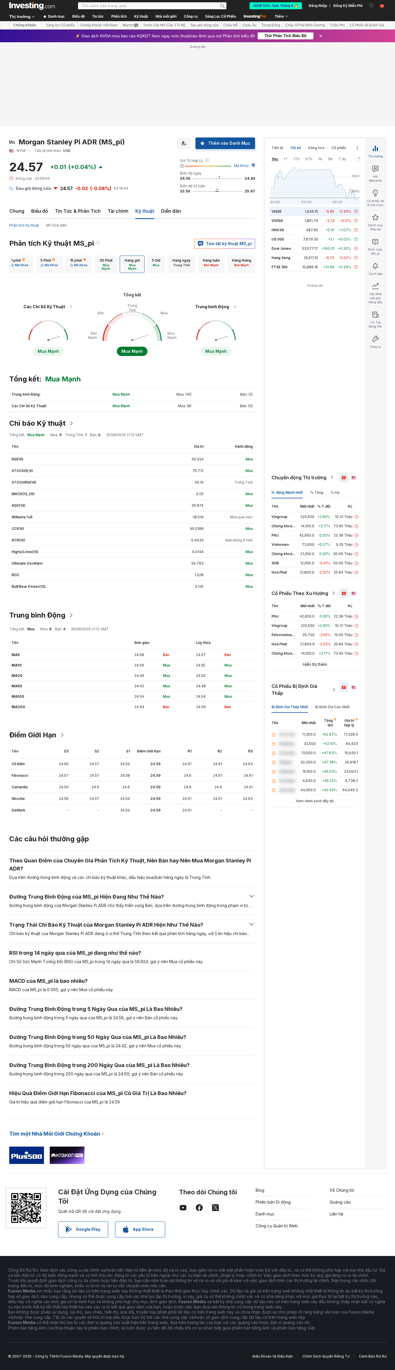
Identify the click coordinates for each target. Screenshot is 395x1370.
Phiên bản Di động (273, 1202)
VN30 (276, 211)
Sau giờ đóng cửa (204, 25)
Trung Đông (270, 25)
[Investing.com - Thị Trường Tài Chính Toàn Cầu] (32, 6)
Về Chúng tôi (342, 1190)
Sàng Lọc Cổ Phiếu (220, 16)
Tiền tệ (277, 148)
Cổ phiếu (338, 148)
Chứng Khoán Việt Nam (98, 25)
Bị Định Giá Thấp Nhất (290, 707)
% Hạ (335, 492)
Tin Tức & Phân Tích (78, 211)
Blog (260, 1190)
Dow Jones (281, 248)
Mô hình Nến (56, 225)
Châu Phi (337, 25)
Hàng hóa (316, 148)
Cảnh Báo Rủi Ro (373, 1356)
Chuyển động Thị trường (299, 477)
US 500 (278, 239)
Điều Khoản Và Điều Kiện (272, 1356)
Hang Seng (281, 258)
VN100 (277, 220)
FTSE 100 (279, 267)
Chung (16, 211)
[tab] (19, 264)
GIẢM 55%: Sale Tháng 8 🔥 (275, 6)
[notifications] (371, 5)
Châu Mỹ (231, 25)
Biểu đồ (39, 211)
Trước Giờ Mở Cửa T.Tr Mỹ (164, 25)
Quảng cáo (340, 1202)
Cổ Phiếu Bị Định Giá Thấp (294, 689)
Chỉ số (295, 148)
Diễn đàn (171, 211)
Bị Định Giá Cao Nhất (332, 707)
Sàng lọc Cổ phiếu (60, 25)
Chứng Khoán (24, 25)
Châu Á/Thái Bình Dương (305, 25)
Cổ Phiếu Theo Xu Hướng (300, 593)
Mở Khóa (241, 166)
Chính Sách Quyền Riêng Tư (325, 1356)
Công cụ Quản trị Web (277, 1225)
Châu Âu (249, 25)
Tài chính (118, 211)
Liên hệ (336, 1213)
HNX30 (278, 230)
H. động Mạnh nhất (287, 492)
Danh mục (265, 1213)
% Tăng (316, 492)
